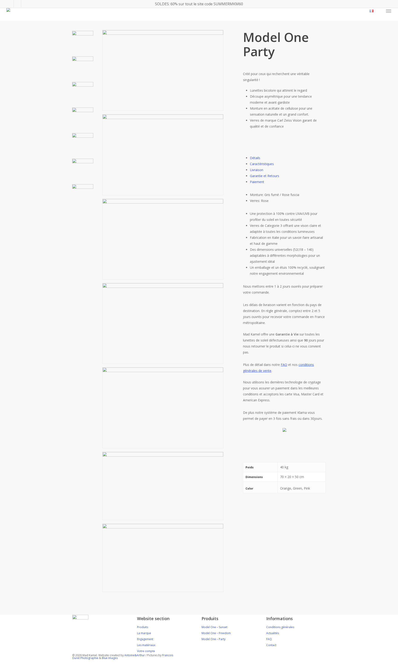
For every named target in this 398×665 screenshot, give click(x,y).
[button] (389, 11)
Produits (142, 627)
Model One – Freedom (216, 633)
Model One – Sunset (214, 627)
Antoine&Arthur (135, 655)
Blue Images (110, 658)
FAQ (269, 639)
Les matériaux (146, 645)
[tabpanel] (284, 198)
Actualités (272, 633)
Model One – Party (213, 639)
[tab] (255, 158)
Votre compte (146, 651)
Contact (271, 645)
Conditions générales (280, 627)
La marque (144, 633)
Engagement (145, 639)
